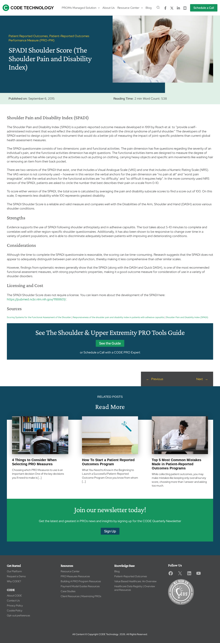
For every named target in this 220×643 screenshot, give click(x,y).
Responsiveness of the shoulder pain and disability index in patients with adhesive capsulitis (118, 317)
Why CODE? (14, 581)
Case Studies (68, 591)
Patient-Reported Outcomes (130, 576)
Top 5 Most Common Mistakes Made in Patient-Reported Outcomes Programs (176, 464)
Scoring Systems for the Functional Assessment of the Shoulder (39, 317)
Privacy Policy (15, 605)
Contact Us (13, 600)
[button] (98, 8)
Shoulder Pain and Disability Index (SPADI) (187, 317)
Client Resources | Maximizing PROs (81, 596)
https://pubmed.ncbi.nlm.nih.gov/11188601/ (36, 299)
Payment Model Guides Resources (80, 586)
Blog (117, 571)
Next (199, 379)
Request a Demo (16, 576)
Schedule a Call (94, 352)
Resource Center (70, 571)
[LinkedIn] (178, 8)
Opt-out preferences (18, 615)
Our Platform (14, 571)
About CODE (14, 595)
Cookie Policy (14, 610)
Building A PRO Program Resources (81, 581)
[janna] (165, 8)
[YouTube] (185, 8)
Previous (157, 379)
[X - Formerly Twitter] (172, 8)
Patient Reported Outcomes (28, 36)
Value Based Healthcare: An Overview (135, 581)
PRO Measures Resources (75, 576)
